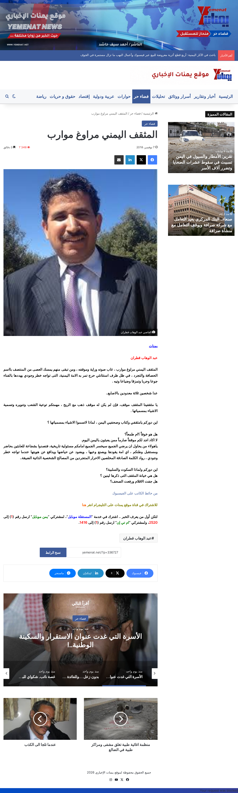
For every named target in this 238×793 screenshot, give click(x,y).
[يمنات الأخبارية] (182, 75)
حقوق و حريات (62, 96)
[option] (80, 639)
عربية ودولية (103, 96)
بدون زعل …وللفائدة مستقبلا (80, 640)
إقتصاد (84, 96)
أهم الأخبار (80, 623)
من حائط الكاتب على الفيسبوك (135, 493)
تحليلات (158, 96)
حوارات (124, 96)
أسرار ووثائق (179, 96)
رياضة (41, 96)
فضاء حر (141, 96)
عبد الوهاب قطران (137, 538)
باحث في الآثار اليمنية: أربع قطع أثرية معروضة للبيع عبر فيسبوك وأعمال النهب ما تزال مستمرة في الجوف (148, 55)
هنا (84, 505)
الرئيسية (226, 96)
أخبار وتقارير (204, 96)
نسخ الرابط (53, 552)
